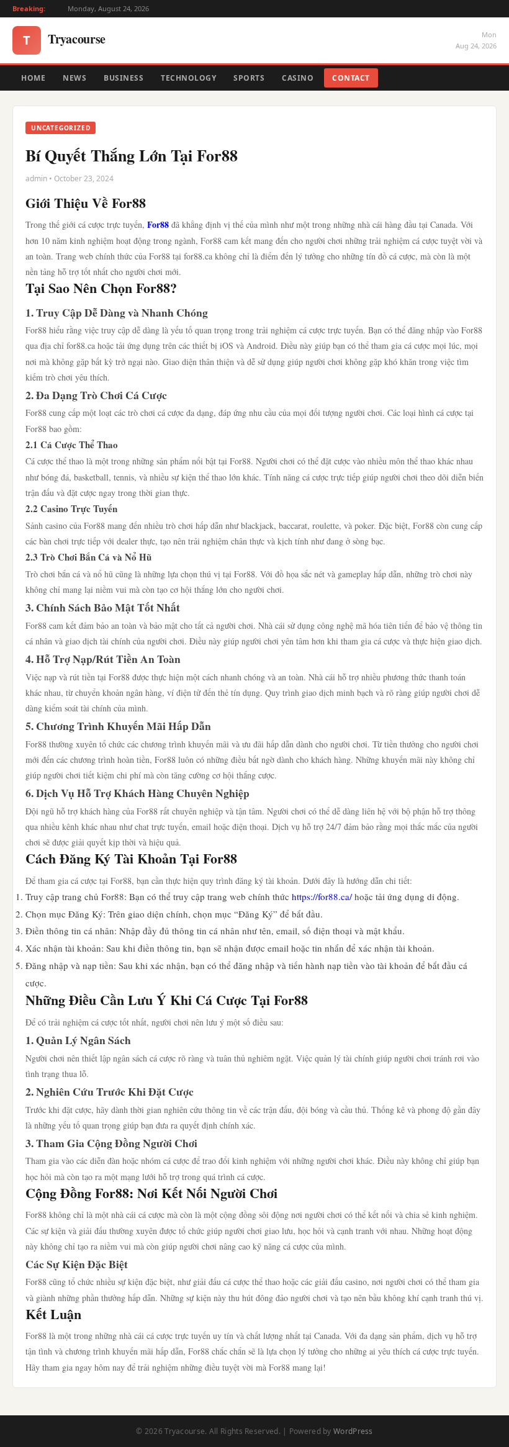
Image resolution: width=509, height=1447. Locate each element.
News (74, 78)
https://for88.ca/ (322, 896)
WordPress (353, 1431)
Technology (188, 78)
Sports (248, 78)
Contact (351, 78)
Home (33, 78)
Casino (297, 78)
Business (123, 78)
